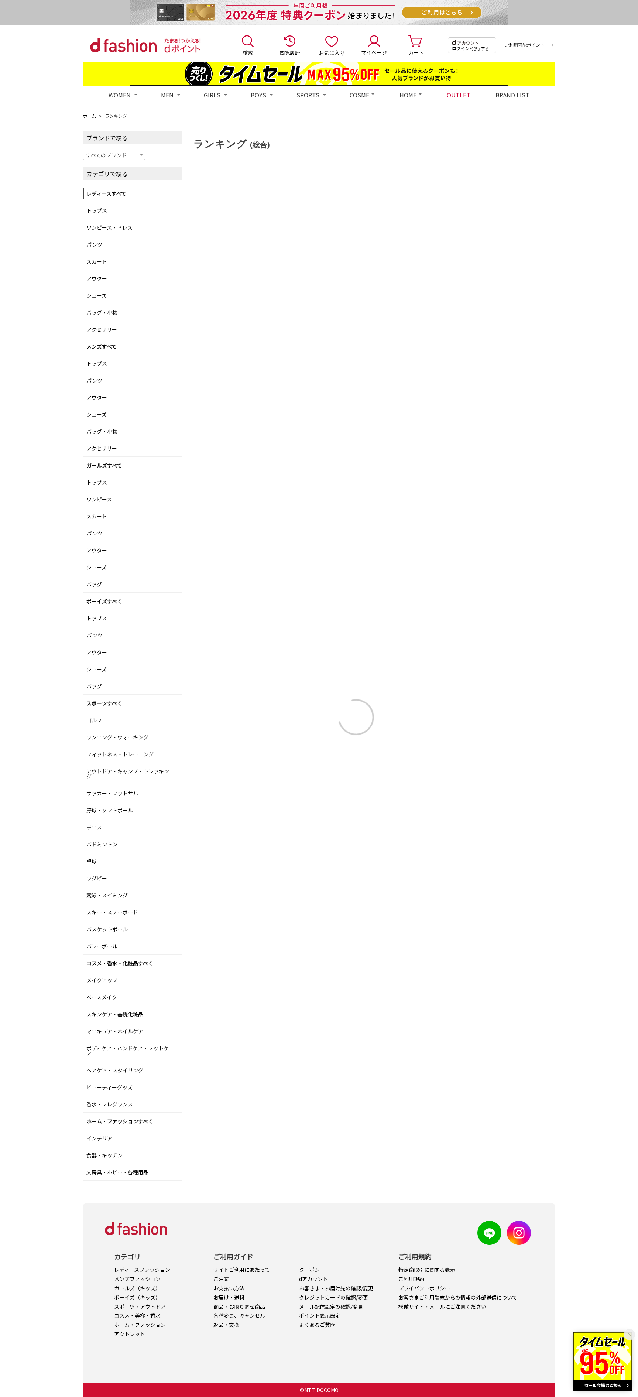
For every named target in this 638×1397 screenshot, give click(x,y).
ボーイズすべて (104, 601)
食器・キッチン (104, 1155)
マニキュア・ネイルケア (114, 1031)
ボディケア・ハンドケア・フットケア (127, 1050)
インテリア (99, 1138)
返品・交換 (226, 1324)
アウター (96, 278)
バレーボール (101, 946)
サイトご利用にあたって (241, 1269)
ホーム (89, 116)
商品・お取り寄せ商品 (239, 1306)
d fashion (123, 45)
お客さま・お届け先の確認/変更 (336, 1288)
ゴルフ (94, 720)
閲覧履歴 (289, 52)
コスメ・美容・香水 (137, 1315)
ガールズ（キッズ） (137, 1288)
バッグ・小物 (101, 312)
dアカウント (313, 1279)
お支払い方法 (228, 1288)
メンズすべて (101, 346)
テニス (94, 827)
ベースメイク (101, 997)
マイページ (374, 52)
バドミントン (101, 844)
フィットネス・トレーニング (120, 754)
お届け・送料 (228, 1297)
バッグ (94, 584)
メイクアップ (101, 980)
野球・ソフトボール (109, 810)
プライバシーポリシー (424, 1288)
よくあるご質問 (317, 1324)
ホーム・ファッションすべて (119, 1121)
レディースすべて (106, 193)
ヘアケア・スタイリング (114, 1070)
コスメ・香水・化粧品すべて (119, 963)
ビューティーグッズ (109, 1087)
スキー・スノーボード (112, 912)
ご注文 (221, 1279)
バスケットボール (107, 929)
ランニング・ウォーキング (117, 737)
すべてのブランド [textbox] (106, 155)
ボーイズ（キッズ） (137, 1297)
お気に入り (332, 52)
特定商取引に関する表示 (426, 1269)
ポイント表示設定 (319, 1315)
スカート (96, 261)
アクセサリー (101, 329)
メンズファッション (137, 1279)
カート (416, 52)
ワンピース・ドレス (109, 227)
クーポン (309, 1269)
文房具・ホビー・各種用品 (117, 1172)
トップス (96, 210)
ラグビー (96, 878)
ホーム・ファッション (140, 1324)
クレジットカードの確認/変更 (333, 1297)
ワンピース (99, 499)
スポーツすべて (104, 703)
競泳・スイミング (107, 895)
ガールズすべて (104, 465)
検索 (248, 52)
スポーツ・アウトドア (140, 1306)
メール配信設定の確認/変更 (331, 1306)
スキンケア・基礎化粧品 (114, 1014)
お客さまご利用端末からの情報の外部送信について (457, 1297)
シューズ (96, 295)
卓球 (91, 861)
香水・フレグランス (109, 1104)
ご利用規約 (411, 1279)
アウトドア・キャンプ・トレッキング (127, 773)
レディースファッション (142, 1269)
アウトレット (129, 1334)
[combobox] (114, 155)
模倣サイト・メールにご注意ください (442, 1306)
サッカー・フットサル (112, 793)
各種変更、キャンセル (239, 1315)
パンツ (94, 244)
